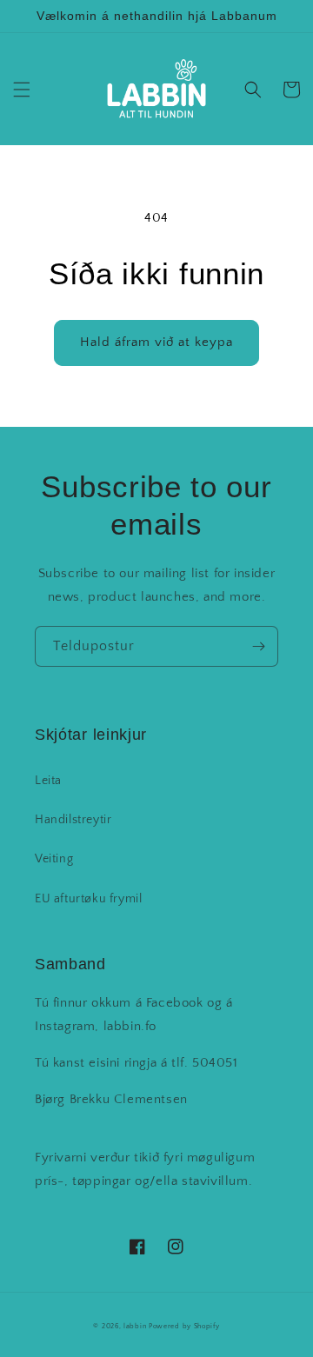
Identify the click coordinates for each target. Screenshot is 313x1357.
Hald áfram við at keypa (156, 342)
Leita (48, 781)
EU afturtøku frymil (88, 899)
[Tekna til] (258, 646)
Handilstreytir (73, 820)
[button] (22, 89)
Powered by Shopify (184, 1326)
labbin (134, 1326)
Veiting (54, 859)
